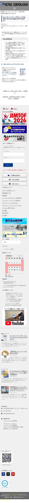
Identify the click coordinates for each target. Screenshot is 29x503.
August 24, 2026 (17, 305)
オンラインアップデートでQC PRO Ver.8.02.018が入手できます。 (19, 337)
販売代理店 (5, 213)
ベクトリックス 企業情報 (10, 420)
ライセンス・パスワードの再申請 (11, 200)
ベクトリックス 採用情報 (10, 425)
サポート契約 (5, 72)
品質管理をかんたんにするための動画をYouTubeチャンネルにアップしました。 (19, 388)
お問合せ (21, 170)
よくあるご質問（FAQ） (8, 208)
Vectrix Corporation (13, 494)
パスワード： (6, 157)
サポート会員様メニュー (8, 190)
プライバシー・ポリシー (10, 423)
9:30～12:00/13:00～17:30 (9, 281)
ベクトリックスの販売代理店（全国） (13, 427)
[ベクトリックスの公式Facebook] (3, 474)
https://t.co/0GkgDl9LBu (15, 300)
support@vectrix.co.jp (9, 413)
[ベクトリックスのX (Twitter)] (8, 474)
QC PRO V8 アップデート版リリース (9, 25)
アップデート (21, 25)
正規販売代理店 (4, 499)
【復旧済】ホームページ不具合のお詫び (18, 352)
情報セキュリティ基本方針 (10, 428)
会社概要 (4, 210)
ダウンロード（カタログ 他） (10, 203)
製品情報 (4, 195)
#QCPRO (8, 293)
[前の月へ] (17, 256)
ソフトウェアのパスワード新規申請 (11, 198)
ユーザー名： (6, 151)
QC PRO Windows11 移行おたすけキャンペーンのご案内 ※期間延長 (19, 372)
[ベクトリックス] (14, 4)
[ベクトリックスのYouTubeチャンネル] (13, 474)
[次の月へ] (22, 256)
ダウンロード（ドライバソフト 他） (12, 205)
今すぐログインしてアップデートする (13, 64)
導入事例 (4, 215)
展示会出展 (10, 276)
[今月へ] (20, 256)
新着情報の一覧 (6, 193)
